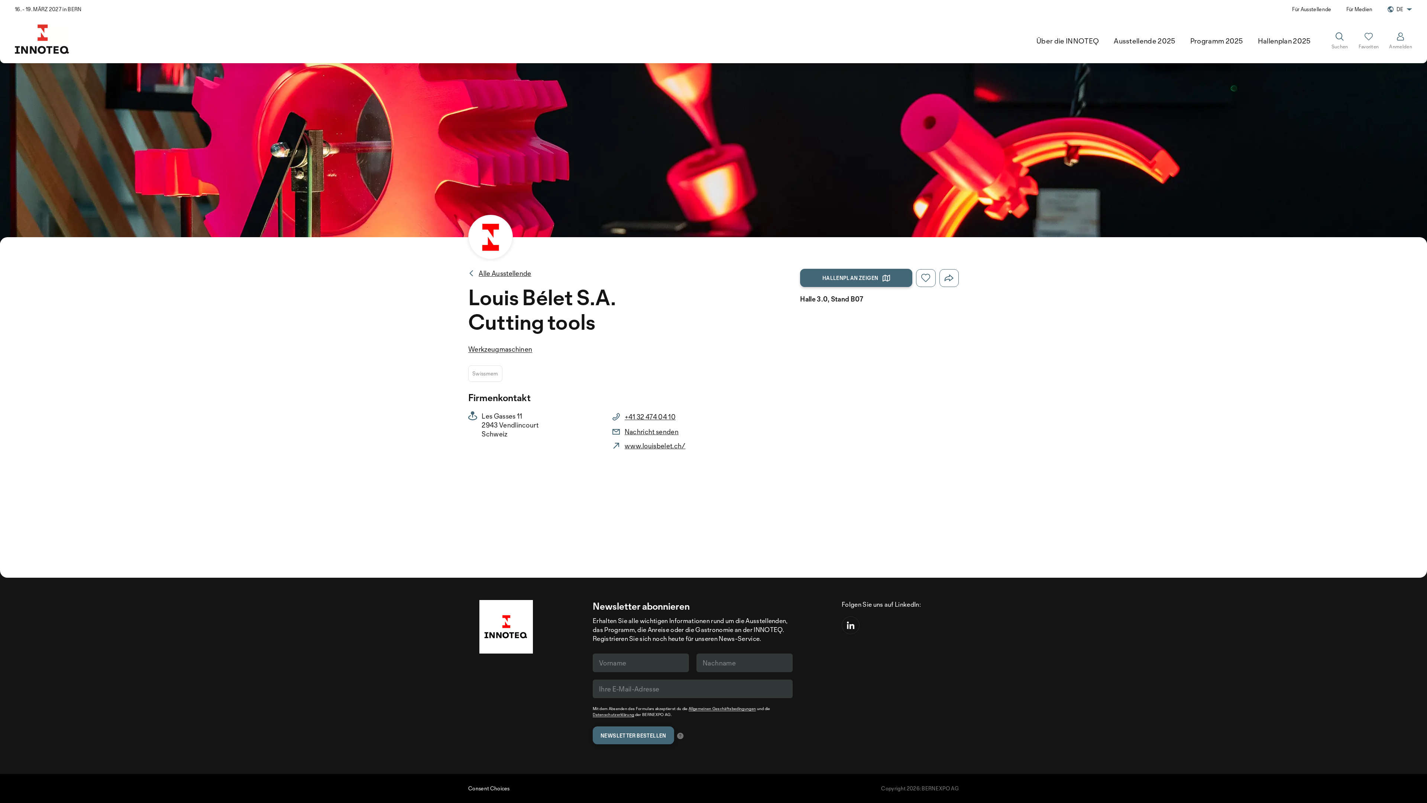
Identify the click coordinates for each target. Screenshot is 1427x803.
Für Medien (1359, 9)
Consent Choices (489, 788)
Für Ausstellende (1311, 9)
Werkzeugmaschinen (500, 349)
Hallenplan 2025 (1284, 40)
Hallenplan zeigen (850, 278)
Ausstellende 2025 (1144, 40)
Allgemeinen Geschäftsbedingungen (722, 708)
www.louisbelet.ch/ (655, 446)
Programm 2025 (1216, 40)
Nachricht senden (652, 432)
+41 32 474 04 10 (650, 417)
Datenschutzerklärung (613, 714)
